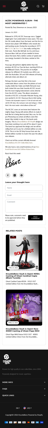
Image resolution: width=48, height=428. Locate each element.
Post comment (35, 217)
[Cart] (43, 6)
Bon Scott (19, 48)
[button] (4, 6)
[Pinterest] (21, 175)
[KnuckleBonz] (24, 6)
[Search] (38, 6)
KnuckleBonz (23, 415)
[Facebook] (7, 175)
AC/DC (10, 48)
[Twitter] (14, 175)
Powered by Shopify (35, 415)
